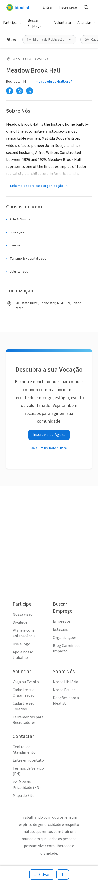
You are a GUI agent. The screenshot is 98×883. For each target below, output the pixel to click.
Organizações (65, 637)
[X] (29, 90)
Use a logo (21, 644)
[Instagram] (19, 90)
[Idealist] (17, 7)
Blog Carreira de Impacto (66, 648)
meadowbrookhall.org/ (53, 81)
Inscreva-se (68, 7)
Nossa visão (23, 614)
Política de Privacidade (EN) (27, 784)
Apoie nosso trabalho (23, 654)
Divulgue (20, 622)
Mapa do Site (23, 795)
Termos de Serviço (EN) (28, 771)
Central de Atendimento (24, 749)
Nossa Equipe (64, 690)
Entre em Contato (28, 760)
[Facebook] (9, 90)
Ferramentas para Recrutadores (28, 719)
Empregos (62, 621)
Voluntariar (62, 22)
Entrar (48, 7)
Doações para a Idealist (66, 700)
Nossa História (65, 682)
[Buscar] (86, 7)
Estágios (60, 629)
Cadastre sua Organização (24, 692)
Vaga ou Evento (26, 682)
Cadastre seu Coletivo (23, 706)
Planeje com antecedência (24, 633)
